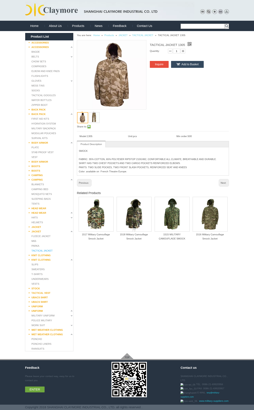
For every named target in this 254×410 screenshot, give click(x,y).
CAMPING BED (39, 189)
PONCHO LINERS (41, 344)
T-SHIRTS (37, 274)
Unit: (130, 136)
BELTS (35, 56)
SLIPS (34, 264)
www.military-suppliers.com (214, 400)
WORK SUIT (38, 325)
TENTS (35, 203)
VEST (34, 157)
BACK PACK (38, 109)
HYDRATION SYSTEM (43, 123)
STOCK (35, 288)
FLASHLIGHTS (39, 76)
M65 (33, 241)
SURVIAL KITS (39, 138)
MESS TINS (37, 85)
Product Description (91, 144)
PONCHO (36, 339)
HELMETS (37, 222)
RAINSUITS (37, 348)
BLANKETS (37, 184)
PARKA (35, 245)
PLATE (35, 147)
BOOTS (35, 166)
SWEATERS (38, 269)
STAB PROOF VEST (42, 152)
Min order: (182, 136)
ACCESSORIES (40, 42)
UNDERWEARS (40, 279)
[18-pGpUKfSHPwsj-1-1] (127, 356)
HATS (34, 217)
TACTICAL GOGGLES (43, 95)
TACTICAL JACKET (42, 250)
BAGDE (35, 51)
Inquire (159, 64)
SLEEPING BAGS (41, 198)
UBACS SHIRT (39, 297)
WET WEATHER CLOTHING (47, 330)
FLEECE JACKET (41, 236)
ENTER (35, 389)
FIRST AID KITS (40, 118)
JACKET (36, 227)
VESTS (35, 283)
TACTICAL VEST (40, 293)
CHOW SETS (38, 61)
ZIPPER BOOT (39, 105)
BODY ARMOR (39, 142)
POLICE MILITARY (41, 320)
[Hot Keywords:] (226, 26)
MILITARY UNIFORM (43, 315)
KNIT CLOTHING (41, 255)
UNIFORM (37, 306)
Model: (83, 136)
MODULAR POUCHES (43, 133)
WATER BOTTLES (41, 100)
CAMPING (37, 175)
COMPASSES (38, 66)
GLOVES (36, 80)
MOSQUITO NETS (41, 194)
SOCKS (35, 90)
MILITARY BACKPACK (43, 128)
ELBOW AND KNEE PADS (45, 71)
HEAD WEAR (38, 208)
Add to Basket (190, 64)
